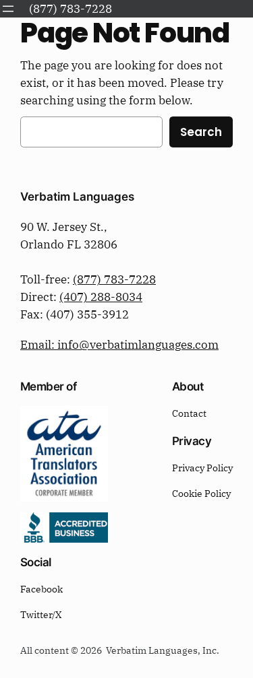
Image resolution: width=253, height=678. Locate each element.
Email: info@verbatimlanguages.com (119, 344)
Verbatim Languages (77, 196)
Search (201, 132)
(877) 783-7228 (114, 279)
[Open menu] (8, 9)
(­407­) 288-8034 (100, 297)
